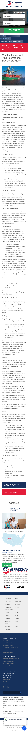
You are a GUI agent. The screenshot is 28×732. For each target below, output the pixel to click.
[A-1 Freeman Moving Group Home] (15, 3)
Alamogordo (8, 598)
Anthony (16, 621)
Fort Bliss (17, 612)
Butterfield (17, 618)
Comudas (7, 618)
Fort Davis (17, 607)
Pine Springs (18, 601)
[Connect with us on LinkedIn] (8, 687)
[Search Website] (21, 692)
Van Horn (7, 629)
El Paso (7, 615)
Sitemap (5, 681)
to (24, 19)
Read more (7, 565)
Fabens (16, 626)
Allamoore (7, 626)
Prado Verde (8, 601)
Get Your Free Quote (14, 30)
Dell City (16, 615)
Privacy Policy (6, 679)
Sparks (7, 612)
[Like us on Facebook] (3, 687)
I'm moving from (19, 12)
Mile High (7, 604)
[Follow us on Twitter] (5, 687)
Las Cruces (17, 604)
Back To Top (6, 717)
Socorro (16, 598)
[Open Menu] (3, 3)
